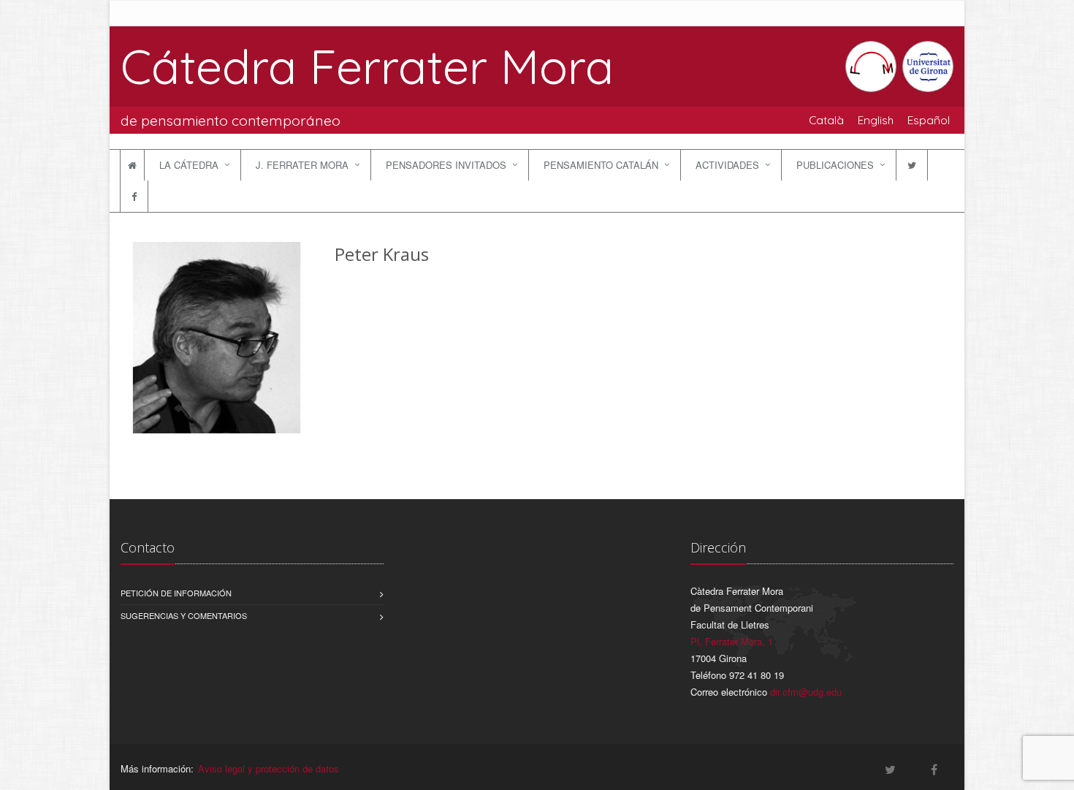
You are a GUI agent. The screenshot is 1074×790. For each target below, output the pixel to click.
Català (826, 120)
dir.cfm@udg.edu (806, 692)
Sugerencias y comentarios (184, 615)
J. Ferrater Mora (302, 165)
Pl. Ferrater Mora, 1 (731, 641)
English (876, 120)
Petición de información (176, 593)
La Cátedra (188, 165)
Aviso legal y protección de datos (268, 768)
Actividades (727, 165)
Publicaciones (835, 165)
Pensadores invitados (446, 165)
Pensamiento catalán (601, 165)
